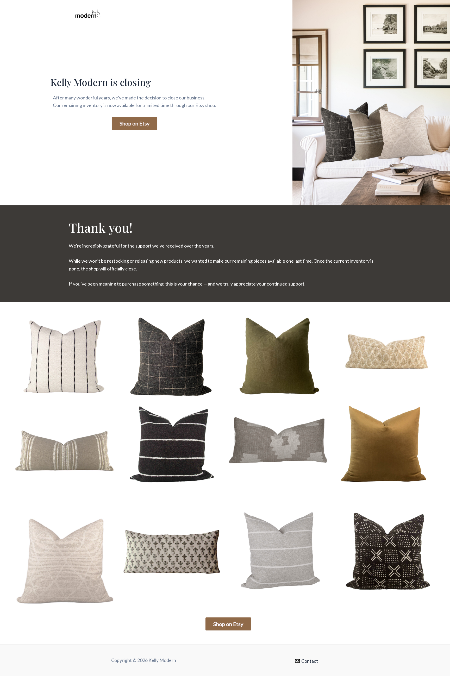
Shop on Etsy (134, 123)
